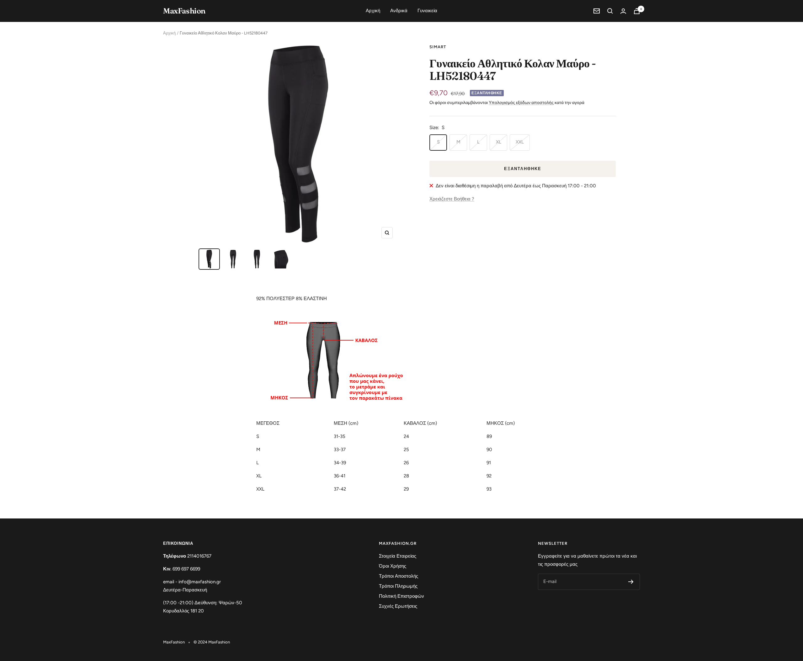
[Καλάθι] (637, 11)
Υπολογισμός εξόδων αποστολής (521, 102)
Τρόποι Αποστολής (398, 576)
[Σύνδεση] (623, 11)
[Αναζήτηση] (610, 11)
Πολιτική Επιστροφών (401, 596)
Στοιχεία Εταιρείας (397, 556)
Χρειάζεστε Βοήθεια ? (451, 199)
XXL (520, 142)
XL (498, 142)
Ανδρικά (398, 10)
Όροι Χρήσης (392, 566)
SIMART (437, 46)
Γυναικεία (427, 10)
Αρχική (373, 10)
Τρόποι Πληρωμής (398, 586)
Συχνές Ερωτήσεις (398, 606)
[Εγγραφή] (631, 582)
